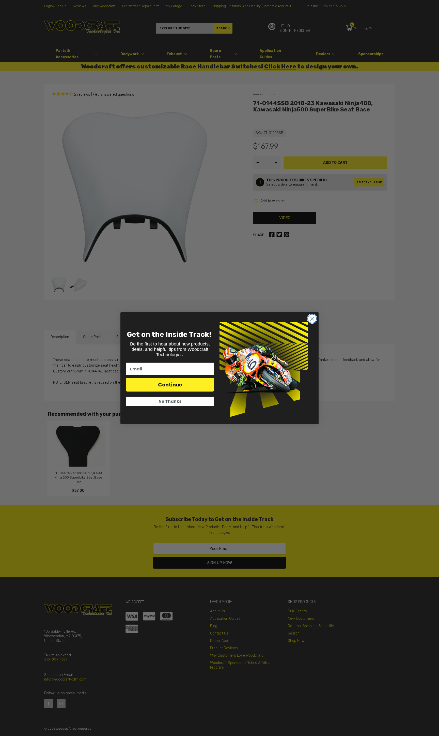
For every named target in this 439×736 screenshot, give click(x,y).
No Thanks (170, 401)
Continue (170, 384)
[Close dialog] (312, 318)
